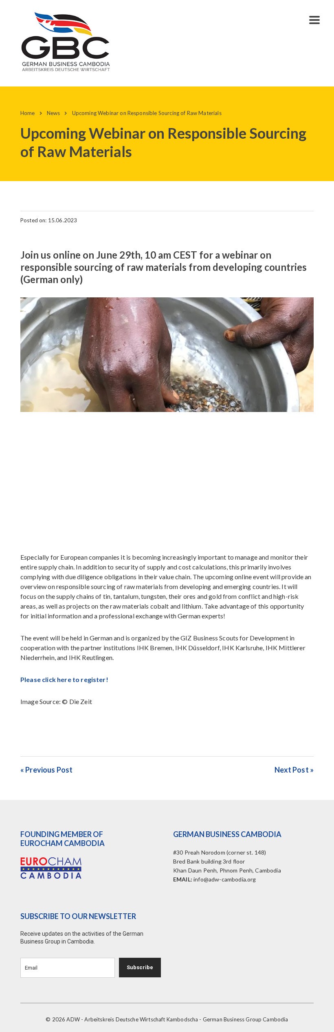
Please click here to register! (64, 679)
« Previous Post (46, 769)
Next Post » (294, 769)
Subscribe (140, 967)
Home (27, 113)
